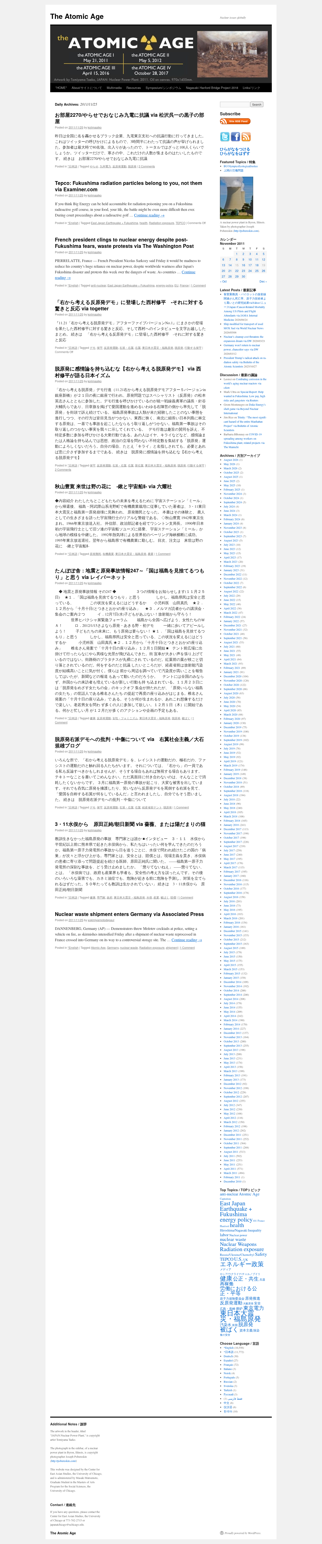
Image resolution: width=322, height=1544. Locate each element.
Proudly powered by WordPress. (243, 1533)
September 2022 (233, 587)
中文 (226, 1403)
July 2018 (229, 799)
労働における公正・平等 (238, 1291)
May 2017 (229, 859)
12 (263, 259)
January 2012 (231, 1130)
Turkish (228, 1390)
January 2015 (231, 977)
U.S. (238, 1259)
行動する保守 (193, 347)
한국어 (228, 1411)
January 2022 (231, 621)
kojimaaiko (95, 127)
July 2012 (229, 1105)
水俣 (149, 897)
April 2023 (230, 557)
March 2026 (230, 468)
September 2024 (233, 502)
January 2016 (231, 926)
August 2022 (231, 591)
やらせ (94, 166)
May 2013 (229, 1062)
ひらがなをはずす (235, 153)
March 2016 (230, 918)
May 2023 (229, 553)
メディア (225, 1269)
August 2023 (231, 540)
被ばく (186, 718)
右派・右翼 (127, 347)
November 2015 (233, 935)
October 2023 (231, 532)
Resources (133, 87)
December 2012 (232, 1084)
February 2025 (232, 489)
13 (223, 265)
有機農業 (108, 554)
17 (250, 265)
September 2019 (233, 740)
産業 (156, 897)
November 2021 (233, 629)
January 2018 (231, 825)
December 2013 (232, 1033)
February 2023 (232, 566)
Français (228, 1364)
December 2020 (232, 676)
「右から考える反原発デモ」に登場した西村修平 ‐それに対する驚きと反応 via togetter (129, 305)
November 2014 (233, 986)
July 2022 (229, 595)
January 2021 (231, 672)
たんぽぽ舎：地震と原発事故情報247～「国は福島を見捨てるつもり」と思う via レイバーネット (130, 573)
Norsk (227, 1373)
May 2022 (229, 604)
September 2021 (233, 638)
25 (257, 271)
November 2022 (233, 578)
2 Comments (147, 166)
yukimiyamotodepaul (101, 920)
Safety (261, 1254)
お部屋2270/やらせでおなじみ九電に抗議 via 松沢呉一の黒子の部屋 (129, 118)
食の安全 (225, 1334)
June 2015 (229, 956)
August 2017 (231, 846)
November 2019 (233, 731)
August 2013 (231, 1050)
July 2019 (229, 748)
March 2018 (230, 816)
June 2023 (229, 549)
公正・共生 (246, 1278)
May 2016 (229, 909)
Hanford (224, 1226)
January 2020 (231, 723)
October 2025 (231, 472)
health (144, 223)
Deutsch (228, 1356)
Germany (113, 947)
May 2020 (229, 706)
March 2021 (230, 663)
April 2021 (230, 659)
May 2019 (229, 757)
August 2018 (231, 795)
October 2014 (231, 990)
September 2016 (233, 893)
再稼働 (226, 1283)
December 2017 (232, 829)
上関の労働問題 (234, 170)
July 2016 (229, 901)
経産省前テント (152, 807)
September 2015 (233, 943)
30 (243, 276)
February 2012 (232, 1126)
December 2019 (232, 727)
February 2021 (232, 668)
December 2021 (232, 625)
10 (250, 259)
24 (250, 271)
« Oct (223, 281)
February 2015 (232, 973)
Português (229, 1377)
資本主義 (246, 1330)
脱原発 (132, 166)
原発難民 (95, 554)
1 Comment (198, 285)
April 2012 (230, 1118)
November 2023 (233, 527)
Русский (228, 1394)
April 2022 (230, 608)
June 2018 (229, 803)
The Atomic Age (77, 16)
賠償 (173, 897)
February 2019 (232, 769)
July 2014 (229, 1003)
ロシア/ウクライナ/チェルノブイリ (240, 1274)
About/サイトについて (87, 87)
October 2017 (231, 837)
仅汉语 (228, 1407)
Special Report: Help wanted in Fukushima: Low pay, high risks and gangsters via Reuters (244, 396)
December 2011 (232, 1134)
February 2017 (232, 871)
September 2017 (233, 842)
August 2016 (231, 897)
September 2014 (233, 994)
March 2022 (230, 612)
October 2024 (231, 498)
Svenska (228, 1386)
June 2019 (229, 752)
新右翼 (139, 465)
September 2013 (233, 1045)
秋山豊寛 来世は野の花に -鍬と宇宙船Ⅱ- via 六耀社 (113, 486)
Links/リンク (251, 87)
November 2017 (233, 833)
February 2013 (232, 1075)
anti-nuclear (98, 285)
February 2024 (232, 519)
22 (237, 271)
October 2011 (231, 1143)
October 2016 (231, 888)
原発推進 (252, 1298)
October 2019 (231, 735)
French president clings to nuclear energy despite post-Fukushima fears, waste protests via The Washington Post (124, 242)
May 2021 (229, 655)
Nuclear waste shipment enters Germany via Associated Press (129, 913)
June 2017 (229, 854)
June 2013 (229, 1058)
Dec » (263, 281)
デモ (92, 347)
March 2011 (230, 1173)
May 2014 (229, 1011)
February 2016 (232, 922)
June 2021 (229, 651)
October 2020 (231, 685)
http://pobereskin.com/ (63, 1461)
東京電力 (253, 1307)
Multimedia (114, 87)
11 (257, 259)
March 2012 (230, 1122)
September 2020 (233, 689)
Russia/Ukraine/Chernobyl (237, 1255)
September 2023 (233, 536)
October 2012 (231, 1092)
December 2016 (232, 880)
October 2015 (231, 939)
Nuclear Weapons (238, 1243)
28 (230, 276)
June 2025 (229, 481)
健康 (92, 718)
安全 (257, 1303)
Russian (228, 1381)
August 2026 (231, 460)
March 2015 (230, 969)
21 (230, 271)
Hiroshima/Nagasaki (233, 1230)
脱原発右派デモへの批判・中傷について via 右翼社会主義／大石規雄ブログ (129, 742)
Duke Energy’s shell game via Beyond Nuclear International (245, 409)
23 (243, 271)
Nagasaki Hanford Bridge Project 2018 (212, 87)
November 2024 (233, 493)
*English (73, 223)
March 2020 (230, 714)
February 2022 (232, 617)
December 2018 (232, 778)
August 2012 (231, 1101)
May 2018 (229, 808)
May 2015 (229, 960)
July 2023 (229, 544)
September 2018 (233, 791)
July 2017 (229, 850)
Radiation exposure (161, 223)
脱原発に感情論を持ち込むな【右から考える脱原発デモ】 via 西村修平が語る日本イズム (128, 371)
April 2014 (230, 1016)
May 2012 (229, 1113)
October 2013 (231, 1041)
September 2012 (233, 1096)
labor (224, 1234)
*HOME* (61, 87)
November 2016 (233, 884)
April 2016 (230, 914)
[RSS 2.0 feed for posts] (235, 125)
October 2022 (231, 583)
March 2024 (230, 515)
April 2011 (230, 1168)
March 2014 (230, 1020)
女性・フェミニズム (125, 718)
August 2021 (231, 642)
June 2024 (229, 510)
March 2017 (230, 867)
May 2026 (229, 464)
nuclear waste (129, 947)
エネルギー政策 (242, 1264)
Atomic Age (98, 947)
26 (263, 271)
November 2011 (233, 1139)
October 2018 (231, 786)
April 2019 (230, 761)
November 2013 (233, 1037)
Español (228, 1360)
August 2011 (231, 1151)
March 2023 (230, 561)
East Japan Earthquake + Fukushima (114, 223)
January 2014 (231, 1028)
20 (223, 271)
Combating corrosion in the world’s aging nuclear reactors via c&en (245, 383)
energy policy (164, 285)
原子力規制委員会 (232, 1298)
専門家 (101, 897)
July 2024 (229, 506)
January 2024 (231, 523)
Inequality (254, 1230)
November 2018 (233, 782)
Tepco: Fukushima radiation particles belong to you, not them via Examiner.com (128, 186)
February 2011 (232, 1177)
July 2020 (229, 697)
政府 (109, 897)
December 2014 (232, 982)
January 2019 (231, 774)
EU (176, 285)
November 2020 (233, 680)
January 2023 (231, 570)
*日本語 (72, 166)
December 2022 (232, 574)
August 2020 (231, 693)
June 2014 (229, 1007)
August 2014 (231, 999)
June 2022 (229, 600)
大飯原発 (248, 1303)
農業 (150, 554)
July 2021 (229, 646)
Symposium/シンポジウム (163, 87)
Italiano (228, 1369)
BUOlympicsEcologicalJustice (241, 166)
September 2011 (233, 1147)
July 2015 (229, 952)
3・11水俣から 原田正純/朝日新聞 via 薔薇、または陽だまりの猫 (130, 823)
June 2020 (229, 701)
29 (237, 276)
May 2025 (229, 485)
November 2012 (233, 1088)
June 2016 (229, 905)
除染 (256, 1330)
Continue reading (149, 214)
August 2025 (231, 477)
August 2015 (231, 948)
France (184, 285)
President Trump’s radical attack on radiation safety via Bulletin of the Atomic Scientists (245, 362)
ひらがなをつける (235, 149)
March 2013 (230, 1071)
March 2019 (230, 765)
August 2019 (231, 744)
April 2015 (230, 965)
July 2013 (229, 1054)
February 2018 (232, 820)
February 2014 (232, 1024)
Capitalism (225, 1198)
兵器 (262, 1279)
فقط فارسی (235, 1398)
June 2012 (229, 1109)
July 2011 (229, 1156)
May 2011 (229, 1164)
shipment (172, 947)
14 (230, 265)
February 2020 (232, 718)
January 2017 (231, 876)
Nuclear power (238, 1235)
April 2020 (230, 710)
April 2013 (230, 1067)
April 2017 (230, 863)
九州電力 (105, 166)
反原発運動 (119, 166)
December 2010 (232, 1181)
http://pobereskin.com (246, 231)
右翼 (138, 347)
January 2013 (231, 1079)
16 (243, 265)
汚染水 (225, 1324)
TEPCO (180, 223)
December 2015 (232, 931)
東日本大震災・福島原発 (157, 347)
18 (257, 265)
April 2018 (230, 812)
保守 (100, 347)
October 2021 (231, 634)
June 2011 (229, 1160)
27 (223, 276)
